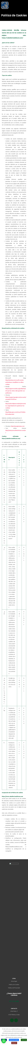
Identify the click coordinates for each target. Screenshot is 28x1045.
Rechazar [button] (14, 1042)
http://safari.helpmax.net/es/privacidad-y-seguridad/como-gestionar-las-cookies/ (15, 406)
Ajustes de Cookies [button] (14, 1039)
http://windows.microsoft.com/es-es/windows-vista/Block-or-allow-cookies (14, 382)
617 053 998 (14, 1001)
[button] (3, 1041)
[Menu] (26, 5)
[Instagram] (16, 1020)
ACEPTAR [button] (24, 1039)
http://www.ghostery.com (17, 426)
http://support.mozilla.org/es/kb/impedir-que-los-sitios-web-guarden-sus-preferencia (15, 391)
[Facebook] (12, 1020)
